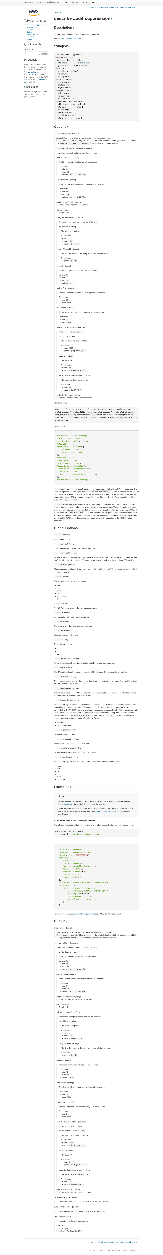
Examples (30, 37)
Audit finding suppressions (84, 914)
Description (31, 27)
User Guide (75, 2)
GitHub (94, 2)
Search (44, 53)
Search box (28, 49)
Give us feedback (30, 72)
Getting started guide (66, 804)
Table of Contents (35, 20)
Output (29, 39)
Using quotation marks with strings (108, 811)
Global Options (32, 34)
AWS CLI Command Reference (41, 2)
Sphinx (135, 1250)
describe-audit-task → (128, 8)
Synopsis (30, 30)
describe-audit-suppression (34, 25)
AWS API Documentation (71, 39)
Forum (85, 2)
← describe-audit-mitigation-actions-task (102, 8)
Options (29, 32)
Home (65, 2)
